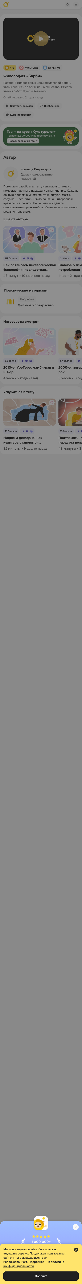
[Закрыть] (76, 1227)
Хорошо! (41, 1276)
